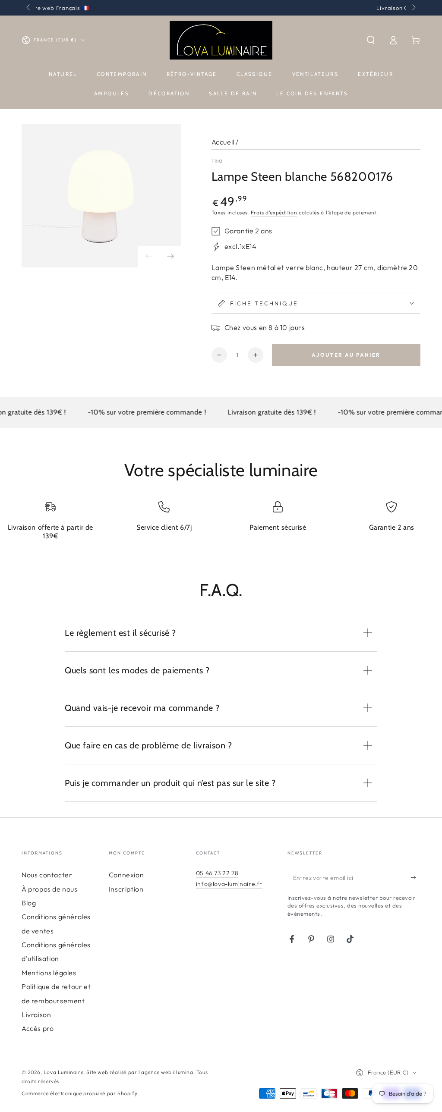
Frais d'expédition (274, 212)
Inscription (126, 889)
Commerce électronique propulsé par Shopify (79, 1093)
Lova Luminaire (63, 1072)
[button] (371, 40)
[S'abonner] (415, 877)
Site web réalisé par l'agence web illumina (139, 1072)
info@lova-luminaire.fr (229, 884)
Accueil (223, 142)
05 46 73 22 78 (217, 873)
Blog (29, 902)
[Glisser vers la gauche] (29, 8)
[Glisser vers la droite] (413, 8)
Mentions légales (49, 972)
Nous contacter (47, 874)
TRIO (217, 161)
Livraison (36, 1014)
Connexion (126, 874)
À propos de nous (50, 889)
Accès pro (38, 1028)
